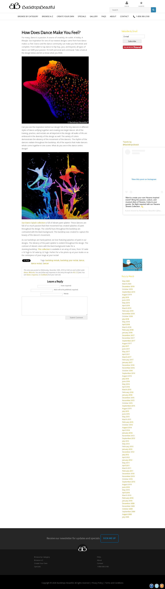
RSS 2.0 (75, 272)
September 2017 (128, 341)
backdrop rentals (52, 260)
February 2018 (127, 330)
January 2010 (127, 501)
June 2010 (126, 487)
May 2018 (126, 322)
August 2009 (127, 514)
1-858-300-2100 (142, 16)
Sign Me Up (109, 538)
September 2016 (128, 373)
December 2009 (128, 503)
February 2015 (127, 422)
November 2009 (128, 506)
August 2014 (127, 427)
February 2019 (127, 311)
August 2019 (127, 294)
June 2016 (126, 381)
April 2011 (126, 465)
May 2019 (126, 303)
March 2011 (126, 468)
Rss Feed (161, 585)
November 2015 (128, 400)
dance (81, 260)
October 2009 (127, 509)
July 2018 (125, 319)
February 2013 (127, 446)
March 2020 (126, 284)
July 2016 (125, 378)
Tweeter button (156, 585)
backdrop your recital (69, 260)
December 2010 (128, 473)
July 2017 (125, 346)
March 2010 (126, 495)
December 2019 (128, 286)
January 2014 (127, 433)
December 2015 (128, 397)
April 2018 (126, 324)
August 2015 (127, 408)
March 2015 (126, 419)
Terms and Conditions (114, 583)
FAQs (103, 16)
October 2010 (127, 479)
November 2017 (128, 338)
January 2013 (127, 449)
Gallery (94, 16)
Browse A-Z (47, 16)
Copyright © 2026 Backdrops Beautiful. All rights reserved (65, 583)
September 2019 (128, 292)
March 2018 (126, 327)
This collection (44, 249)
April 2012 (126, 457)
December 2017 (128, 335)
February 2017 (127, 359)
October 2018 (127, 316)
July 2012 (125, 454)
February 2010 (127, 498)
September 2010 (128, 482)
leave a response (32, 275)
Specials (82, 16)
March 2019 (126, 308)
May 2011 (126, 463)
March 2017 (126, 357)
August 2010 (127, 484)
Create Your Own (65, 16)
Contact (124, 16)
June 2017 (126, 349)
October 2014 (127, 425)
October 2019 (127, 289)
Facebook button (151, 585)
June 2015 (126, 414)
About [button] (113, 16)
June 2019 (126, 300)
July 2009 (125, 517)
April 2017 (126, 354)
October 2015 (127, 403)
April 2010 (126, 492)
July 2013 (125, 441)
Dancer (46, 263)
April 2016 (126, 387)
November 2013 (128, 435)
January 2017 (127, 362)
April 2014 (126, 430)
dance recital (36, 263)
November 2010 (128, 476)
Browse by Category (28, 16)
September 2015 (128, 406)
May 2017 (126, 351)
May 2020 (126, 281)
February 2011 (127, 471)
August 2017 (127, 343)
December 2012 (128, 452)
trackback (44, 275)
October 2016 (127, 370)
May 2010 (126, 490)
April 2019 (126, 305)
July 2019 (125, 297)
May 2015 (126, 416)
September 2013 (128, 438)
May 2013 (126, 444)
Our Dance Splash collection (33, 222)
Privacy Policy (97, 583)
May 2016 (126, 384)
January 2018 (127, 332)
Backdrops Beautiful (147, 211)
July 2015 (125, 411)
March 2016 (126, 389)
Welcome (32, 272)
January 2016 (127, 395)
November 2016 (128, 368)
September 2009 (128, 511)
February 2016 (127, 392)
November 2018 (128, 313)
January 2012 (127, 460)
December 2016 (128, 365)
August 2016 (127, 376)
